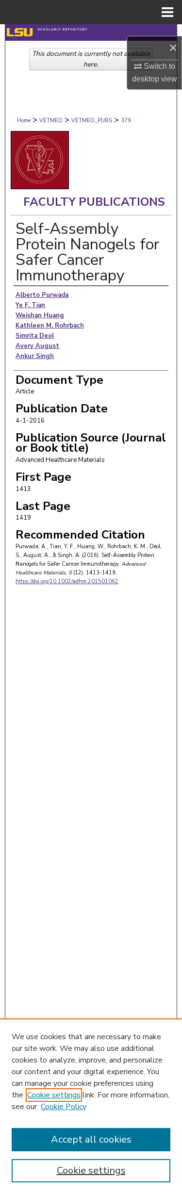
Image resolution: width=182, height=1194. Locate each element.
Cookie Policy (63, 1106)
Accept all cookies (91, 1139)
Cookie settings (54, 1095)
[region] (91, 1106)
